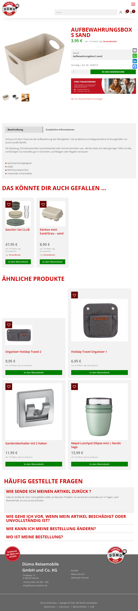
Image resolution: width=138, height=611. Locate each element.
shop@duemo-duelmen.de (35, 585)
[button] (87, 99)
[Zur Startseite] (10, 574)
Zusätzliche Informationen (60, 129)
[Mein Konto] (120, 12)
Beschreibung (15, 129)
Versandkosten (110, 41)
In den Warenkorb (113, 71)
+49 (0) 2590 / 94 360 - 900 (36, 582)
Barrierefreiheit (80, 606)
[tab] (24, 130)
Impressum (64, 606)
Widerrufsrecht (78, 574)
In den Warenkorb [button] (18, 261)
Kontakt (74, 570)
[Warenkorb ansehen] (131, 12)
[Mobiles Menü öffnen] (133, 4)
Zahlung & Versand (80, 577)
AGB (92, 606)
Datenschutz (49, 606)
